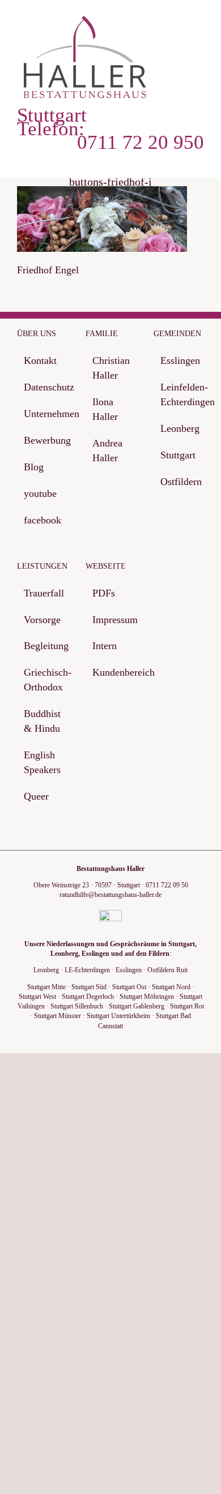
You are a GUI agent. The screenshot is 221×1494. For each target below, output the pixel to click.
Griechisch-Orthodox (43, 680)
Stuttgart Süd (89, 987)
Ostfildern (179, 481)
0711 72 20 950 (140, 142)
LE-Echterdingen (87, 970)
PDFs (103, 593)
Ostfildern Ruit (167, 970)
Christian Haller (111, 368)
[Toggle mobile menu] (199, 23)
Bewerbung (43, 440)
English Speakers (42, 762)
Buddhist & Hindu (42, 721)
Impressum (111, 619)
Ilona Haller (105, 409)
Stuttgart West (37, 997)
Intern (104, 645)
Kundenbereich (111, 672)
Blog (34, 467)
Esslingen (179, 360)
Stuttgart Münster (57, 1016)
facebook (42, 520)
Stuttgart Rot (187, 1006)
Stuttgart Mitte (46, 987)
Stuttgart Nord (171, 987)
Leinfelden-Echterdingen (179, 394)
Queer (36, 796)
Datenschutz (43, 387)
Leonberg (179, 428)
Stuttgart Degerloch (88, 997)
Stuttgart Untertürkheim (118, 1016)
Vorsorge (42, 619)
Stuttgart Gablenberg (136, 1006)
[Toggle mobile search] (179, 23)
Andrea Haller (107, 450)
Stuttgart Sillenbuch (76, 1006)
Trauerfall (43, 593)
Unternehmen (43, 413)
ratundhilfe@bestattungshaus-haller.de (111, 895)
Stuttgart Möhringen (147, 997)
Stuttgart (178, 455)
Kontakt (40, 360)
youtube (40, 493)
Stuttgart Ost (129, 987)
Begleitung (43, 645)
